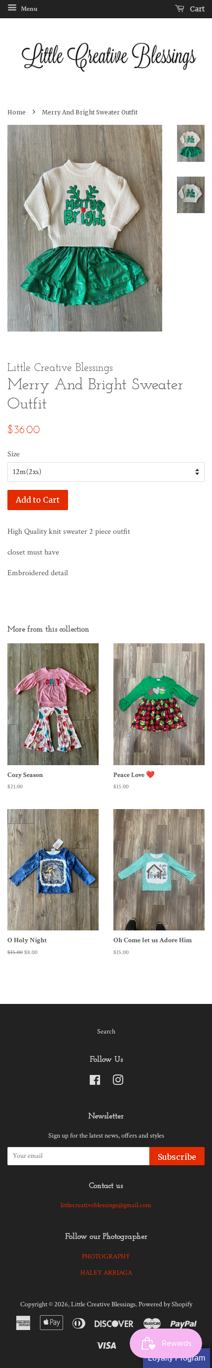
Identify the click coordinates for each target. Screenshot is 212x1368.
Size (13, 454)
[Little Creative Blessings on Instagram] (117, 1082)
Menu (28, 8)
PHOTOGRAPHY (106, 1256)
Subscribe (177, 1157)
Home (16, 112)
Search (106, 1031)
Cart (196, 8)
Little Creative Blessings (103, 1304)
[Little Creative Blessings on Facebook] (95, 1082)
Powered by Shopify (165, 1304)
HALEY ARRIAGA (106, 1272)
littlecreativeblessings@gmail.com (106, 1205)
